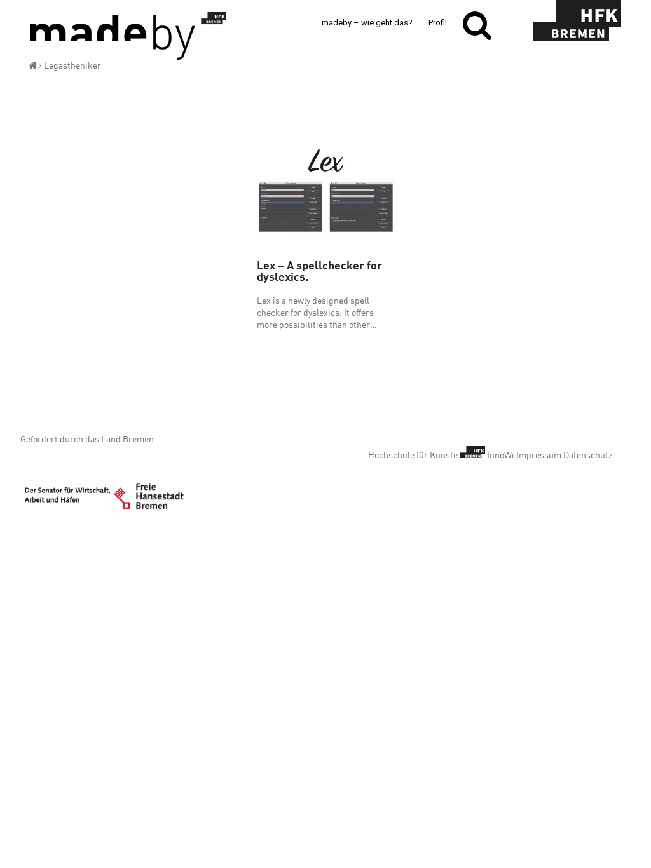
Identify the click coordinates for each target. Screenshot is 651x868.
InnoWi (500, 455)
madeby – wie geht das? (367, 22)
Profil (437, 22)
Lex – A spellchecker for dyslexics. (319, 270)
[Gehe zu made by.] (33, 65)
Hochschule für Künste (414, 455)
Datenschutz (587, 455)
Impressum (538, 455)
